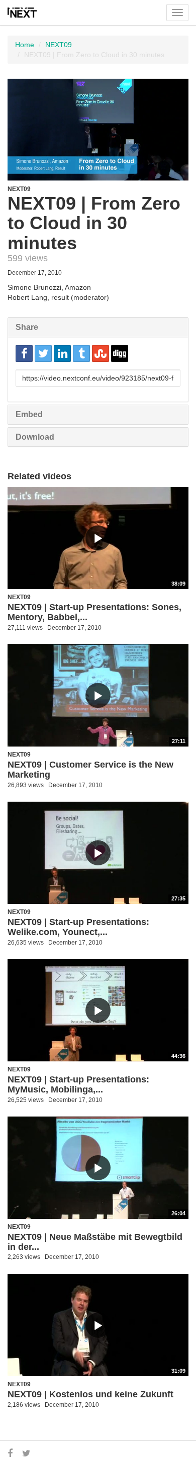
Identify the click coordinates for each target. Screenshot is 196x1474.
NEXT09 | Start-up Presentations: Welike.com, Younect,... (78, 927)
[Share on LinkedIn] (62, 353)
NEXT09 (58, 45)
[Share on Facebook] (24, 353)
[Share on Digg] (119, 353)
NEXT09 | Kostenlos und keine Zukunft (90, 1394)
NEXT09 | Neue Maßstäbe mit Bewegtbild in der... (95, 1242)
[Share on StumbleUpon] (100, 353)
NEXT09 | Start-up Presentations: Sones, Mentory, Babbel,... (94, 612)
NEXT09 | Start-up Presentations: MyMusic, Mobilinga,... (78, 1084)
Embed (29, 414)
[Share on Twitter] (43, 353)
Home (24, 45)
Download (35, 437)
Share (27, 327)
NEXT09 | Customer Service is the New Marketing (90, 770)
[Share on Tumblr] (81, 353)
